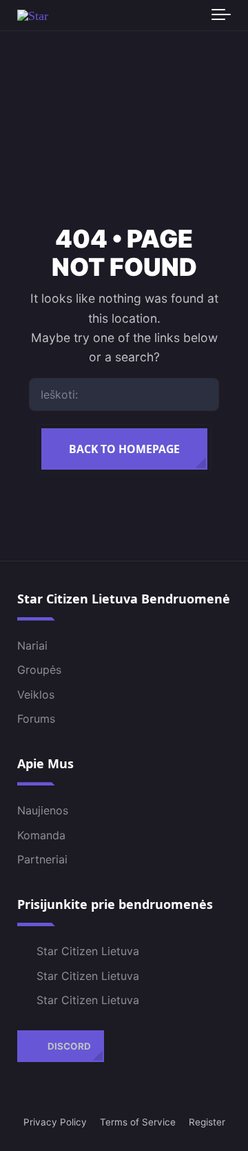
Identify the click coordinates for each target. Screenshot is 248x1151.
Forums (36, 718)
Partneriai (42, 859)
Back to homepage (124, 449)
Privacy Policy (55, 1122)
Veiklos (35, 694)
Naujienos (42, 810)
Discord (69, 1045)
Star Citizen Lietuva (88, 951)
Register (207, 1122)
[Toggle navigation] (221, 15)
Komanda (41, 834)
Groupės (39, 670)
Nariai (32, 645)
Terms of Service (138, 1122)
